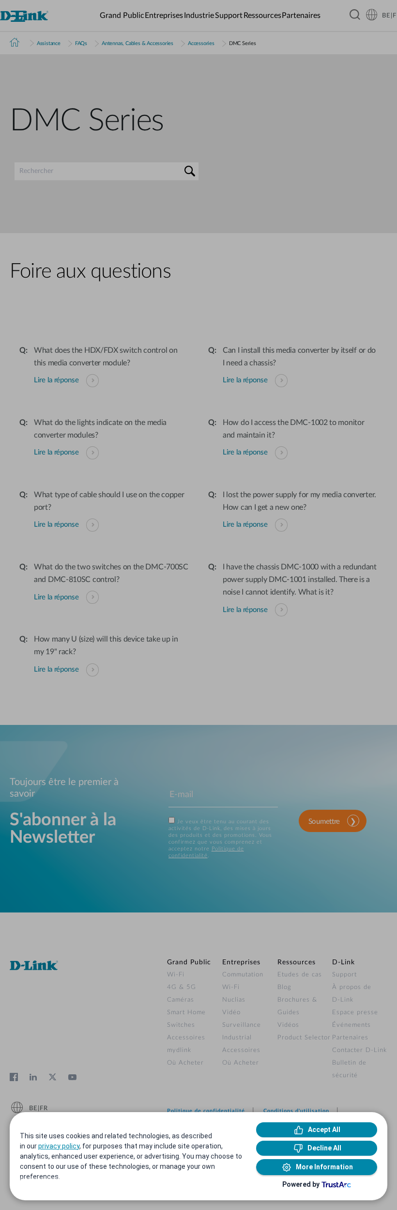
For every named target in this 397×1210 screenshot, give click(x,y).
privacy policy (58, 1146)
